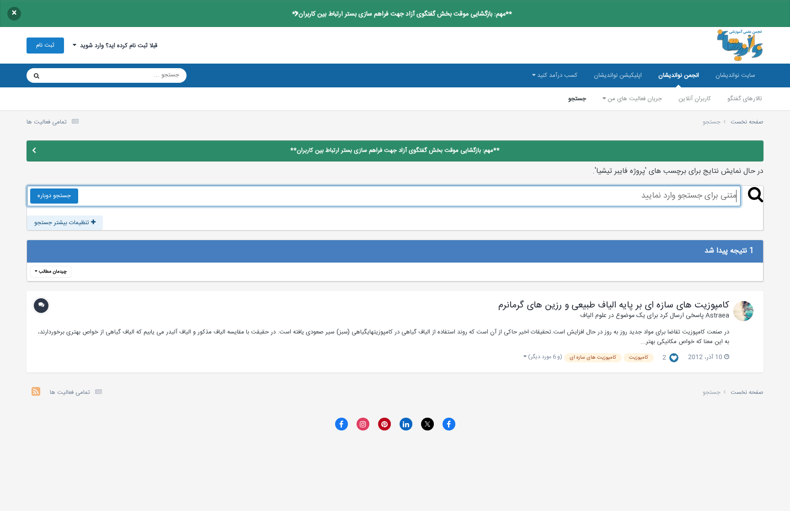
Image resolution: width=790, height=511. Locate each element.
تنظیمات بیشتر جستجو (62, 223)
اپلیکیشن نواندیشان (618, 75)
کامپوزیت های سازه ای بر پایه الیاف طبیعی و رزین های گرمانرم (613, 305)
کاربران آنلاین (694, 99)
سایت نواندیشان (735, 75)
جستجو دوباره (54, 196)
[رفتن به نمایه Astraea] (743, 311)
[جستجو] (37, 75)
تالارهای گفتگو (744, 99)
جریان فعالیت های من (634, 99)
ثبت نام (45, 45)
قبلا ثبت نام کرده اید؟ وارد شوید (116, 46)
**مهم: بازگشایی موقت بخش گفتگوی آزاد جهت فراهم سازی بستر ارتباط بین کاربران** (402, 14)
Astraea (717, 315)
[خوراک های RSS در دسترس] (36, 392)
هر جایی (68, 75)
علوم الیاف (593, 315)
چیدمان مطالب (52, 271)
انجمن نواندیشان (678, 75)
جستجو (577, 99)
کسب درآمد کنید (556, 75)
